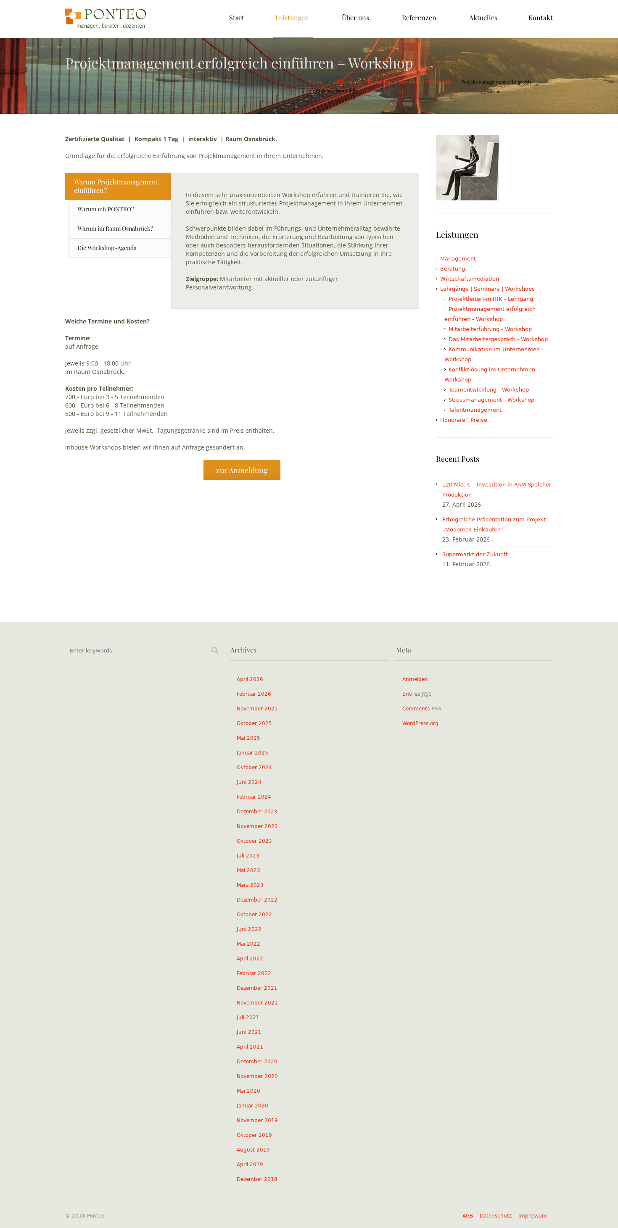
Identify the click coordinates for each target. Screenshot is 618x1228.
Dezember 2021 (257, 988)
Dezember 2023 (257, 812)
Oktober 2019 (254, 1135)
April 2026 (250, 679)
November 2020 (257, 1076)
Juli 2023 (248, 856)
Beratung (452, 269)
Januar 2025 (252, 753)
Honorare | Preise (463, 420)
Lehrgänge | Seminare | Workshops (410, 82)
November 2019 (257, 1120)
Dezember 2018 (257, 1179)
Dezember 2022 (257, 900)
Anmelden (415, 679)
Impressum (532, 1216)
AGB (467, 1216)
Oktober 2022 (254, 915)
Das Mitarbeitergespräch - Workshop (498, 339)
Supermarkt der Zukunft (475, 554)
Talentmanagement (475, 410)
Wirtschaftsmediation (469, 279)
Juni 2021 (249, 1032)
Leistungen (345, 82)
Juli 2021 (248, 1017)
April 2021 (250, 1047)
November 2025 (257, 709)
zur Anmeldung (242, 470)
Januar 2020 (252, 1106)
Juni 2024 (249, 782)
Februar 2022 (254, 973)
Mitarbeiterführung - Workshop (490, 329)
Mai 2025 (248, 738)
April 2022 (250, 959)
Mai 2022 (248, 944)
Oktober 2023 (254, 841)
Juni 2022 (249, 929)
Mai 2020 (248, 1091)
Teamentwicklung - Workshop (489, 390)
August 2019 (253, 1150)
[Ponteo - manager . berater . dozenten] (105, 18)
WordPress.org (420, 723)
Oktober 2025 (254, 723)
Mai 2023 (248, 870)
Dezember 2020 (257, 1062)
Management (458, 258)
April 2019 (250, 1165)
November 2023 (257, 826)
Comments (421, 709)
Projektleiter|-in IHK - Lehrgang (491, 299)
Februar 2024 (254, 797)
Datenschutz (496, 1216)
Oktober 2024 (254, 767)
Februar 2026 (254, 694)
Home (316, 82)
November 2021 (257, 1003)
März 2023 (250, 885)
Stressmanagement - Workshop (491, 400)
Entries (417, 694)
